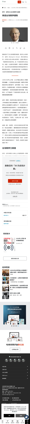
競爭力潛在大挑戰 (15, 293)
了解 (9, 415)
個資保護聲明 (14, 403)
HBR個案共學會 (5, 398)
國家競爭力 (4, 20)
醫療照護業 (6, 223)
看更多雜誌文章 (15, 258)
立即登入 (18, 161)
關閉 (21, 415)
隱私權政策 (14, 411)
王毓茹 (11, 274)
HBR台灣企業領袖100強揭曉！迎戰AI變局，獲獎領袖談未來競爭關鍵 (19, 271)
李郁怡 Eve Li (11, 20)
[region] (15, 314)
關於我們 (4, 403)
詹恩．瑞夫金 (13, 295)
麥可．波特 (19, 295)
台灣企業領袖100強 (16, 400)
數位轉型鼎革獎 (15, 398)
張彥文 (11, 289)
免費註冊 (15, 196)
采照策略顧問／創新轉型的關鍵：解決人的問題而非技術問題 (19, 286)
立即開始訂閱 (15, 349)
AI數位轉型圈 (5, 400)
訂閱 (19, 2)
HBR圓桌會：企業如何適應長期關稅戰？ (19, 279)
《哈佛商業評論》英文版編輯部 (17, 282)
